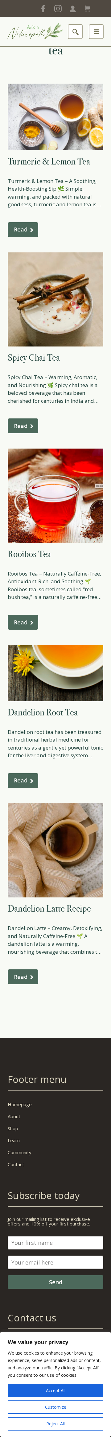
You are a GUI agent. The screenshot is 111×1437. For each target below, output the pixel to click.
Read (20, 229)
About (14, 1116)
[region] (55, 1384)
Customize (55, 1407)
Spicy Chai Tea (34, 357)
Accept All (55, 1390)
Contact (16, 1164)
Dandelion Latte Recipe (49, 908)
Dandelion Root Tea (43, 712)
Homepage (20, 1104)
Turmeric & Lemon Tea (49, 161)
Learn (14, 1140)
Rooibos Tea (29, 554)
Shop (13, 1128)
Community (19, 1152)
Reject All (55, 1424)
